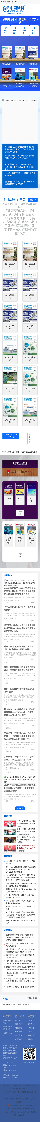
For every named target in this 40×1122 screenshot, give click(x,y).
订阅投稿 (31, 1031)
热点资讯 (18, 1020)
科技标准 (18, 1031)
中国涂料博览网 (23, 1005)
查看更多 (29, 438)
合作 (7, 704)
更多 (37, 998)
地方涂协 (8, 728)
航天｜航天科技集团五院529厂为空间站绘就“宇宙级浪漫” (26, 830)
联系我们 (31, 1039)
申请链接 (29, 998)
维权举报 (21, 1115)
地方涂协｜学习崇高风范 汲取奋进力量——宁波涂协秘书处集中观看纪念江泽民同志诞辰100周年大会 (19, 736)
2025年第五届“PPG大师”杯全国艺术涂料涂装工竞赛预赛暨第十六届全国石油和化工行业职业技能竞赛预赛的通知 (20, 877)
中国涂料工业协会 (8, 1005)
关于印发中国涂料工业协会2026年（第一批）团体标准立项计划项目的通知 (19, 166)
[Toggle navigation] (36, 10)
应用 (7, 683)
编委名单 (14, 30)
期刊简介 (5, 30)
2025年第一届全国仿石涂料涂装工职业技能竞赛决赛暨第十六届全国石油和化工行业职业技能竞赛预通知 (21, 869)
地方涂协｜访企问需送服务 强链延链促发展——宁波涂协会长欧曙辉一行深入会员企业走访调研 (19, 712)
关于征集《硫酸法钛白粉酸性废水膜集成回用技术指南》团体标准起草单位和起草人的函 (19, 149)
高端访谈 (18, 1024)
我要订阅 (33, 200)
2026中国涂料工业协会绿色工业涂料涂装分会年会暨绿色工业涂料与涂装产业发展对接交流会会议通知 (19, 591)
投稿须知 (24, 30)
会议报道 (8, 772)
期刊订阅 (33, 30)
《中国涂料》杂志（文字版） (10, 436)
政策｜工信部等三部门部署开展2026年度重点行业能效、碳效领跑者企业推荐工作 (20, 981)
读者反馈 (31, 1035)
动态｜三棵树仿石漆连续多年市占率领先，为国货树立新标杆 (26, 822)
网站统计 (20, 1118)
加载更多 (20, 808)
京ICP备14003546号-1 (12, 1109)
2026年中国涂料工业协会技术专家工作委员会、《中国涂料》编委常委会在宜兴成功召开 (19, 788)
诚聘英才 (31, 1028)
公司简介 (31, 1020)
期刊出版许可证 (23, 1112)
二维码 (16, 2)
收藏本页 (6, 2)
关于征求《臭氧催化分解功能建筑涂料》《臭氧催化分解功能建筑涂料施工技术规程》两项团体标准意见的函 (20, 914)
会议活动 (18, 1035)
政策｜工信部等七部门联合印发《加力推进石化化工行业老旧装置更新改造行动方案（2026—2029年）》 (20, 937)
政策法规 (18, 1028)
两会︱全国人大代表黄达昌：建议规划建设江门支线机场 (26, 839)
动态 (7, 662)
